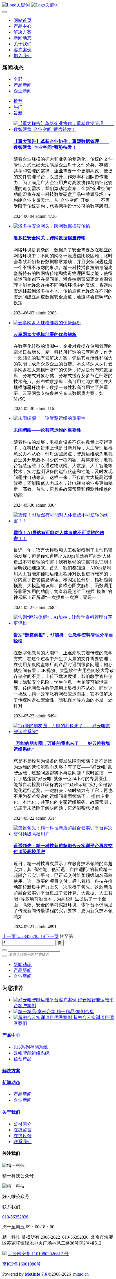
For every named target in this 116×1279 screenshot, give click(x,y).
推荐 (18, 101)
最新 (18, 113)
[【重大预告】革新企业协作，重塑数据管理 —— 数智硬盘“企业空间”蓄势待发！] (64, 129)
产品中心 (11, 1035)
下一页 (52, 936)
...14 (41, 936)
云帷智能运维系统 (32, 1053)
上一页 (9, 936)
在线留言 (23, 1129)
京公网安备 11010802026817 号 (38, 1253)
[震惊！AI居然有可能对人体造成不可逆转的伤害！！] (64, 520)
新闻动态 (23, 964)
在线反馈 (23, 1135)
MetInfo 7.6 (36, 1274)
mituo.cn (81, 1274)
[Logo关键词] (58, 5)
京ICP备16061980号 (21, 1264)
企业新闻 (23, 91)
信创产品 (23, 1058)
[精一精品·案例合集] (35, 1011)
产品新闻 (23, 85)
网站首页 (23, 20)
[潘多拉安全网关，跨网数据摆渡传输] (52, 226)
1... (18, 936)
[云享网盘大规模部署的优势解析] (47, 322)
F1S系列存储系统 (31, 1047)
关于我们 (11, 1112)
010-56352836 (15, 1217)
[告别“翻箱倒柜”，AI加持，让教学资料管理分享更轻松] (64, 623)
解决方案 (11, 1070)
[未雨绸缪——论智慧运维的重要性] (50, 418)
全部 (18, 79)
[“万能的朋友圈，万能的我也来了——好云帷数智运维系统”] (64, 731)
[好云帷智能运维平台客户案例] (46, 999)
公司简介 (23, 1124)
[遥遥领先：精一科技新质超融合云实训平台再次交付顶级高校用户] (64, 833)
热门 (18, 107)
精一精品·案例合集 (75, 1011)
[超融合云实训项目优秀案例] (43, 1017)
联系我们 (23, 1141)
